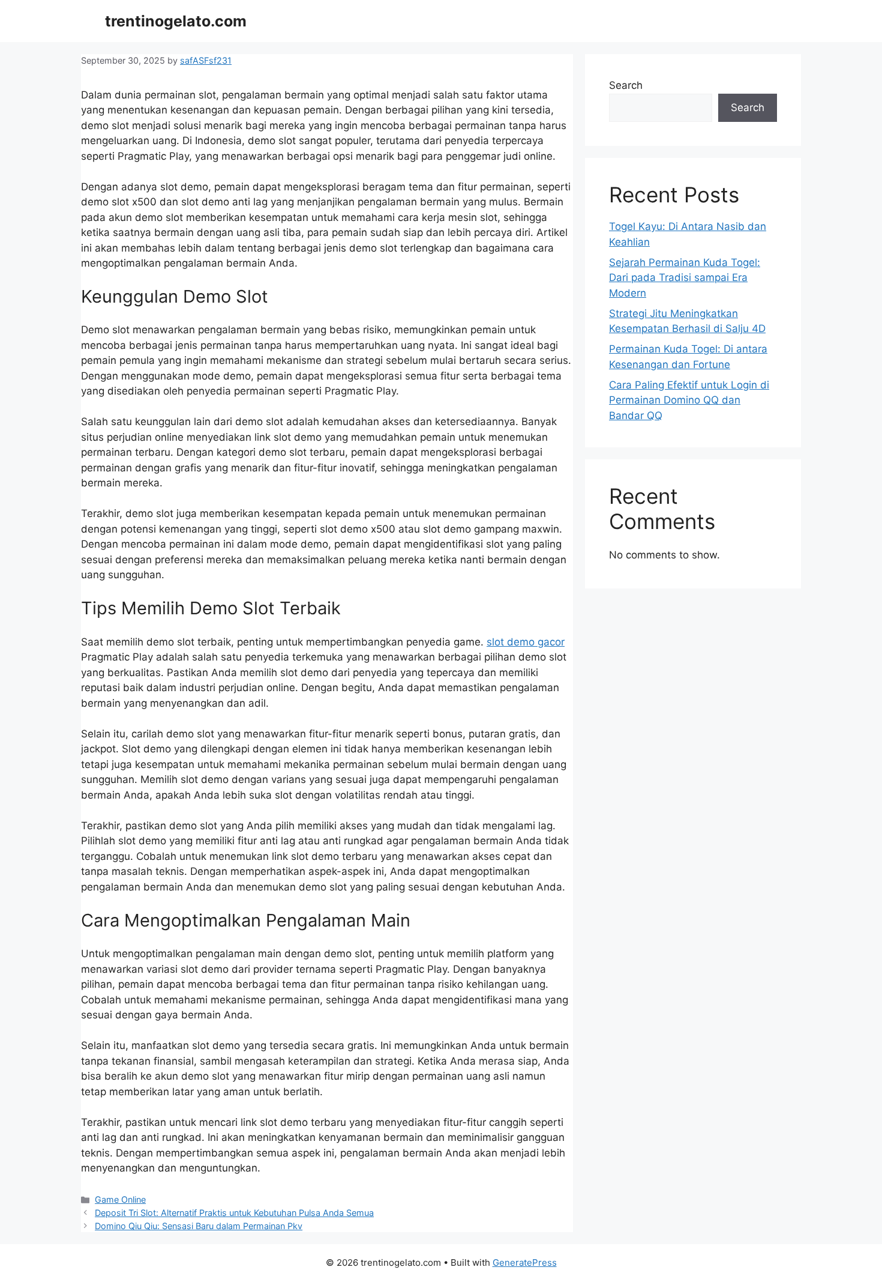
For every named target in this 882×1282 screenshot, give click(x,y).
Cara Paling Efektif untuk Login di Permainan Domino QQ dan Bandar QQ (689, 400)
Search (626, 85)
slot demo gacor (526, 642)
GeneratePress (525, 1262)
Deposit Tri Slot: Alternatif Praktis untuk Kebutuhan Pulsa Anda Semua (234, 1213)
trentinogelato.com (176, 21)
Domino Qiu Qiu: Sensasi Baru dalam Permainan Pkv (198, 1226)
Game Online (120, 1199)
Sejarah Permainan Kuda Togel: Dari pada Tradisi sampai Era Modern (684, 277)
